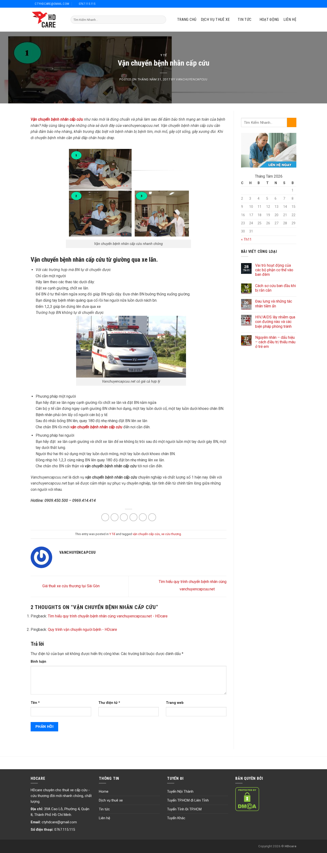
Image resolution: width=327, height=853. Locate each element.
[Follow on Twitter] (283, 4)
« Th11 (246, 239)
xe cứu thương (171, 534)
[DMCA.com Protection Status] (247, 799)
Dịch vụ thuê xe (111, 800)
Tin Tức (244, 19)
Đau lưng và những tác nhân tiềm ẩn (273, 303)
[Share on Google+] (143, 517)
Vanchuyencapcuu (192, 79)
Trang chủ (187, 19)
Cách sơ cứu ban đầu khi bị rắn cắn (275, 288)
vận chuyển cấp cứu (146, 534)
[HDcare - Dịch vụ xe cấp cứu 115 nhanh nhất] (47, 20)
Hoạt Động (269, 19)
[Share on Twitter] (114, 517)
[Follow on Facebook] (277, 4)
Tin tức (104, 809)
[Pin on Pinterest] (133, 517)
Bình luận (38, 662)
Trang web (175, 703)
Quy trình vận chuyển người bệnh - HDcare (82, 629)
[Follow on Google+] (288, 4)
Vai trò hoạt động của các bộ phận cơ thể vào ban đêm (274, 270)
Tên (35, 703)
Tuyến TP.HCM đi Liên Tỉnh (188, 800)
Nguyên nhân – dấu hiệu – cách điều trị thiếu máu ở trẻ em (275, 342)
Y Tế (163, 55)
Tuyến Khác (176, 818)
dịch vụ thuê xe (215, 19)
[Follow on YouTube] (293, 4)
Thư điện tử (109, 703)
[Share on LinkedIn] (152, 517)
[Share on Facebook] (105, 517)
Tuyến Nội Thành (180, 791)
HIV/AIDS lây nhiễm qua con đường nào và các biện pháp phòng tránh (275, 321)
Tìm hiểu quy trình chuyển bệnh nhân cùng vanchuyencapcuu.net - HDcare (108, 616)
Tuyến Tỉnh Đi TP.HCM (184, 809)
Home (103, 791)
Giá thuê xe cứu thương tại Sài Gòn (70, 586)
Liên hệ (289, 19)
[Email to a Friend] (124, 517)
